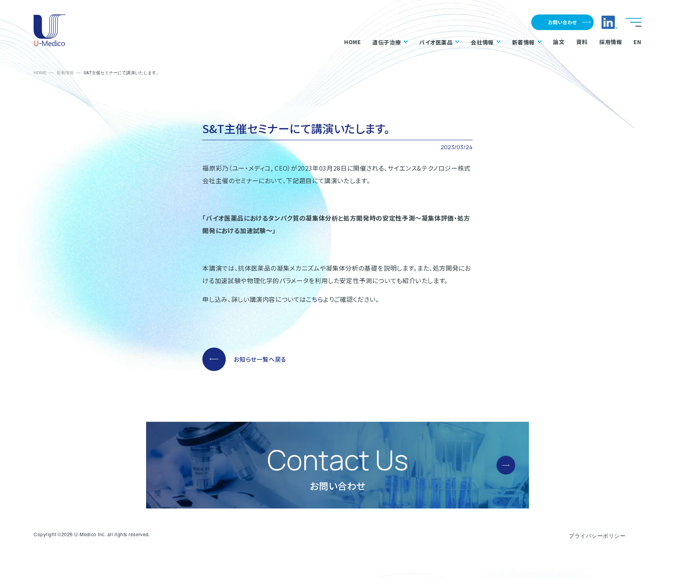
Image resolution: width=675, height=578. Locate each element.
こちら (314, 299)
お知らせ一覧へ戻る (260, 359)
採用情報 (610, 42)
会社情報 (482, 42)
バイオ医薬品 (435, 42)
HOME (352, 42)
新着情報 (523, 42)
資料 (582, 42)
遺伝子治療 (386, 42)
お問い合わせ (562, 22)
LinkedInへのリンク (609, 22)
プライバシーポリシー (597, 535)
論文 (558, 42)
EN (637, 42)
